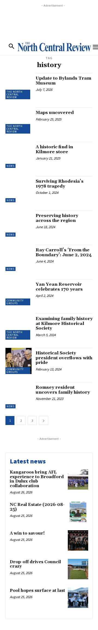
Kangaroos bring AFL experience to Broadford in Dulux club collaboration (37, 479)
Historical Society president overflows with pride (64, 357)
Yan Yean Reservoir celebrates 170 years (59, 287)
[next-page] (43, 420)
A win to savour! (27, 533)
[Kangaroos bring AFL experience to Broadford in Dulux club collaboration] (78, 479)
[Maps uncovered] (18, 120)
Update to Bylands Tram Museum (63, 81)
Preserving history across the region (57, 218)
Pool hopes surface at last (37, 590)
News (10, 166)
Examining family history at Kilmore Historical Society (64, 323)
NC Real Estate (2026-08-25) (37, 507)
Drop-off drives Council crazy (35, 564)
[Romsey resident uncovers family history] (18, 395)
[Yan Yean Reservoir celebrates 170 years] (18, 292)
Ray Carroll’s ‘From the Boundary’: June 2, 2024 (64, 252)
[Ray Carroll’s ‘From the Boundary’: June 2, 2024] (18, 258)
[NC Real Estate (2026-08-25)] (78, 512)
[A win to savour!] (78, 540)
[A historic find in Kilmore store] (18, 155)
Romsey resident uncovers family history (63, 390)
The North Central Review (15, 94)
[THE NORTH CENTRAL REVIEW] (54, 46)
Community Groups (15, 302)
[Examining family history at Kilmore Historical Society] (18, 327)
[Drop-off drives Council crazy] (78, 569)
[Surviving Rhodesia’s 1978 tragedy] (18, 189)
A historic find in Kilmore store (54, 149)
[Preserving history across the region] (18, 223)
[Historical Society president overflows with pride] (18, 361)
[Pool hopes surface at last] (78, 597)
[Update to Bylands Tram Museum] (18, 86)
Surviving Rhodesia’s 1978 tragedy (60, 184)
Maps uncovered (55, 112)
